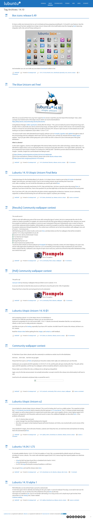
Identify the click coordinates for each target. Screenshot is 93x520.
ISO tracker (71, 179)
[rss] (78, 516)
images (41, 331)
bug (18, 460)
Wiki (73, 3)
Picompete (43, 244)
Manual (43, 3)
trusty (65, 472)
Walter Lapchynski (31, 125)
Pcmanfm (57, 133)
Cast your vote (16, 282)
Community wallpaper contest (28, 345)
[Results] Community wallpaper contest (34, 207)
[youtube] (76, 516)
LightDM (70, 133)
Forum (67, 3)
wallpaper (59, 260)
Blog (50, 3)
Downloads (58, 3)
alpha (44, 434)
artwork (48, 72)
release (55, 162)
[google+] (73, 516)
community (46, 260)
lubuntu (51, 162)
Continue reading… (17, 497)
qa (52, 197)
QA (28, 493)
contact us (49, 331)
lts (51, 472)
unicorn (70, 72)
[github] (84, 516)
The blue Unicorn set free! (26, 84)
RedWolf (17, 72)
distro (47, 434)
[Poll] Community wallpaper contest (32, 271)
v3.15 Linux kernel (56, 410)
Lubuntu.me (7, 513)
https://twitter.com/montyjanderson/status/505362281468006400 (33, 154)
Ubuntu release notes (56, 156)
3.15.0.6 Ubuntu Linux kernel (22, 410)
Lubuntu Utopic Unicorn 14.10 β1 (30, 310)
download (56, 72)
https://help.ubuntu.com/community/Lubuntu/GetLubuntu (28, 121)
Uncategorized (32, 72)
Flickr (29, 361)
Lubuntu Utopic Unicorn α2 (27, 401)
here (74, 26)
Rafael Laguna (76, 135)
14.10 (41, 72)
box (52, 72)
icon (66, 72)
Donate (85, 3)
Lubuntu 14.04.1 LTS (23, 446)
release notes (21, 331)
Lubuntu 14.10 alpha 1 (24, 482)
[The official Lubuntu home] (13, 8)
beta (44, 197)
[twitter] (70, 516)
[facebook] (67, 516)
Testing (26, 495)
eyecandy (62, 72)
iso (46, 335)
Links (79, 3)
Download (44, 68)
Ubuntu (25, 513)
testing (29, 326)
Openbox (62, 133)
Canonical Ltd (45, 513)
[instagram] (81, 516)
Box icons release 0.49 (24, 15)
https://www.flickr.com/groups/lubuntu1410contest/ (29, 158)
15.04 (44, 72)
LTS (44, 118)
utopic (74, 72)
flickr (50, 260)
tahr (63, 472)
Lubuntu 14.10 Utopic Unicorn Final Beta (34, 172)
